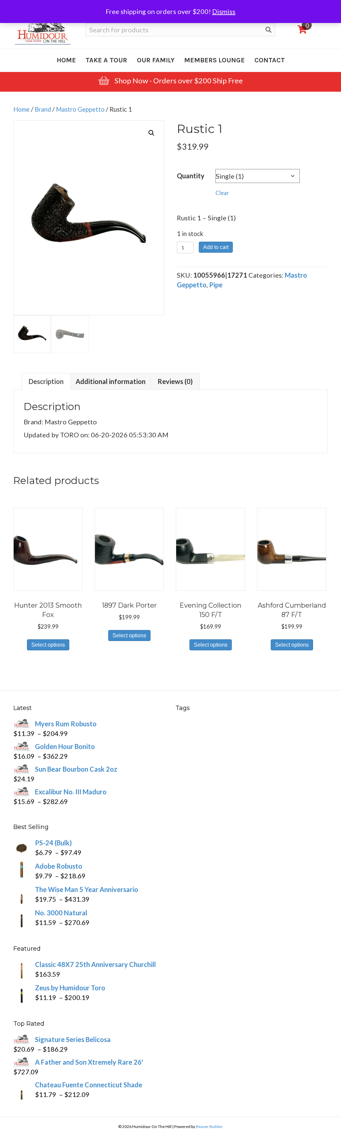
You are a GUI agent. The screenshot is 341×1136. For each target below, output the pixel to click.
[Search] (268, 30)
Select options (48, 645)
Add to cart (215, 247)
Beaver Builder (209, 1126)
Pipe (215, 285)
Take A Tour (106, 60)
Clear (222, 193)
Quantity (190, 176)
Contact (269, 60)
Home (66, 60)
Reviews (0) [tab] (175, 381)
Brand (43, 109)
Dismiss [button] (223, 11)
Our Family (155, 60)
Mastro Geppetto (80, 109)
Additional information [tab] (111, 381)
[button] (152, 133)
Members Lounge (214, 60)
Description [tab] (46, 381)
